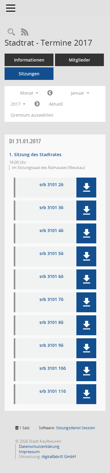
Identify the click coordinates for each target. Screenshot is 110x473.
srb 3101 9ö (51, 345)
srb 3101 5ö (51, 253)
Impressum (29, 451)
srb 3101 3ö (51, 207)
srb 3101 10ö (52, 368)
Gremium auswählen (32, 115)
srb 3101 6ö (51, 276)
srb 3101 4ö (51, 230)
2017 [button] (16, 104)
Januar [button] (78, 93)
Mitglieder (79, 60)
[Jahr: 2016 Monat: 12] (50, 93)
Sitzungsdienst (75, 427)
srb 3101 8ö (51, 322)
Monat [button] (27, 93)
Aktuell (56, 104)
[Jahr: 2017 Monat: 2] (37, 104)
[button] (86, 187)
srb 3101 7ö (51, 299)
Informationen (29, 60)
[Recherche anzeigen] (11, 32)
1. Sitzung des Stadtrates (35, 154)
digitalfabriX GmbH (59, 456)
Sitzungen (29, 74)
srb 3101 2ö (51, 184)
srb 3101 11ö (52, 391)
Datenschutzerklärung (38, 446)
